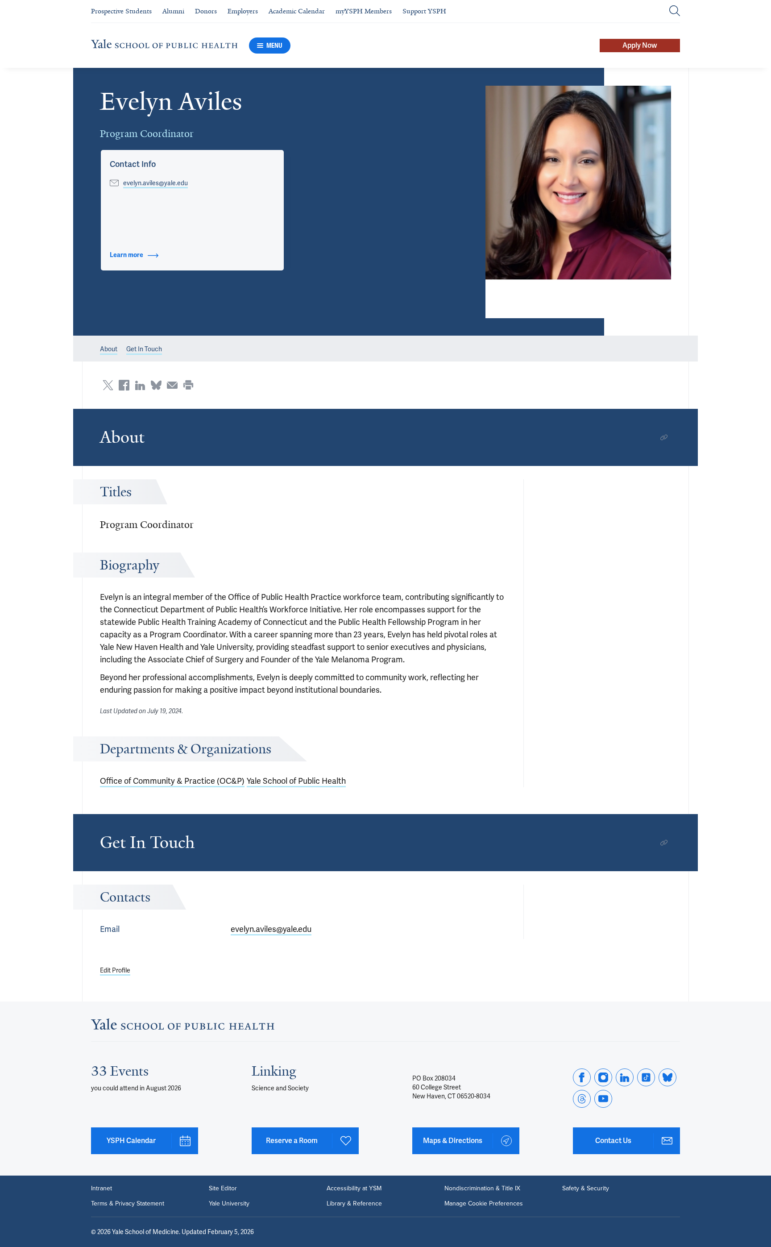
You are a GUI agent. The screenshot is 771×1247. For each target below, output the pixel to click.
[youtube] (603, 1099)
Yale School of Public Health (296, 781)
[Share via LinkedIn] (140, 385)
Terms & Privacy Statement (127, 1204)
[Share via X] (108, 385)
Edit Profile (115, 970)
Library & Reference (354, 1204)
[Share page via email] (172, 385)
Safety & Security (585, 1189)
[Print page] (188, 385)
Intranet (101, 1189)
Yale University (229, 1204)
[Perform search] (674, 11)
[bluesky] (667, 1077)
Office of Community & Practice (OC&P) (172, 781)
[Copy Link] (664, 437)
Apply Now (639, 45)
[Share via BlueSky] (156, 385)
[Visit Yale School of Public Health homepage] (182, 1027)
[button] (578, 202)
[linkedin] (625, 1077)
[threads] (582, 1099)
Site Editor (223, 1189)
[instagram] (603, 1077)
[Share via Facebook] (124, 385)
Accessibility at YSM (354, 1189)
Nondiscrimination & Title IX (482, 1189)
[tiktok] (646, 1077)
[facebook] (582, 1077)
